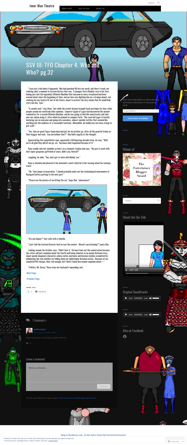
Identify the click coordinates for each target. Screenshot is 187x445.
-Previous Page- (33, 278)
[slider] (156, 298)
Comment (104, 386)
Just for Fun (83, 8)
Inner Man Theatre (42, 5)
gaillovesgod (40, 329)
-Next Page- (31, 273)
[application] (142, 298)
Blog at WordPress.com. (72, 435)
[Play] (126, 298)
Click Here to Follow (138, 118)
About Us (100, 8)
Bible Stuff (67, 8)
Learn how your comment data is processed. (77, 398)
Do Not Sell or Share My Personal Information (105, 435)
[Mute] (150, 298)
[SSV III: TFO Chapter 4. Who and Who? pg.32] (93, 50)
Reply (54, 333)
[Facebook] (125, 336)
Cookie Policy (53, 441)
